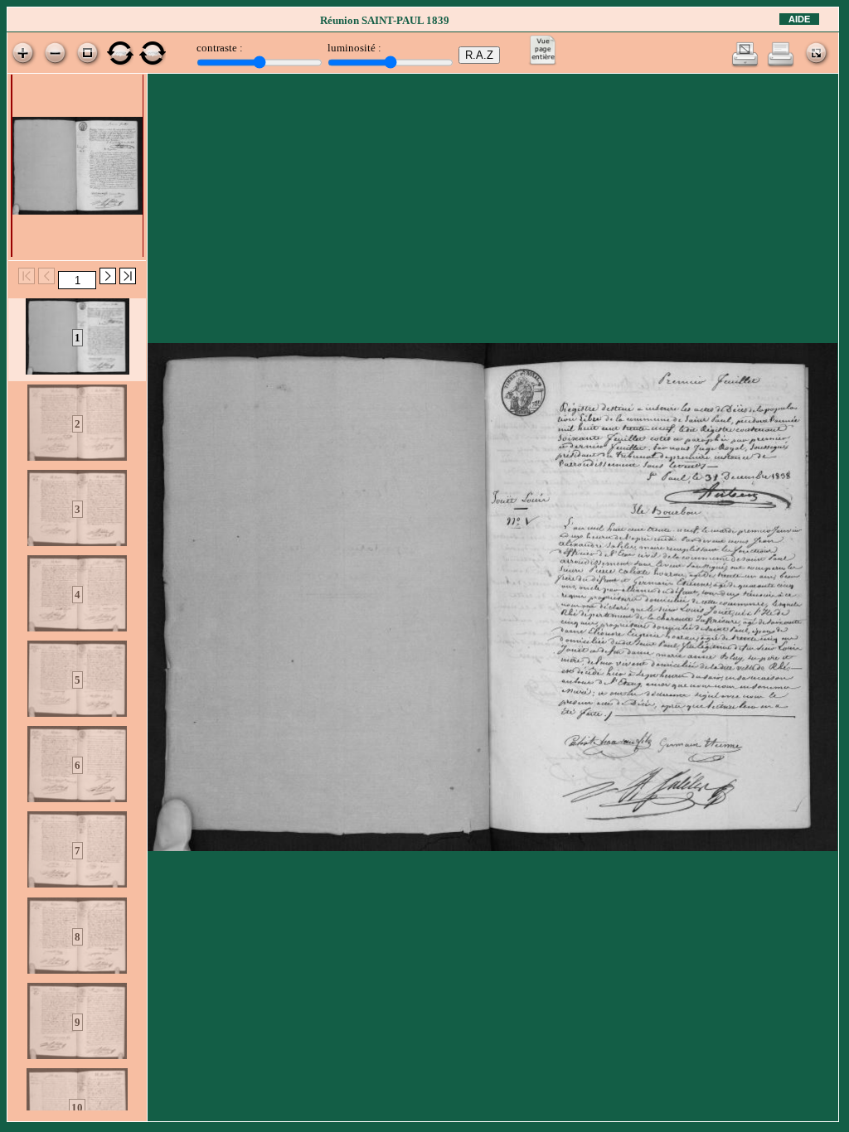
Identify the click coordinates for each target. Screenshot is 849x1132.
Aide (799, 19)
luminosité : (354, 47)
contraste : (219, 47)
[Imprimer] (780, 64)
